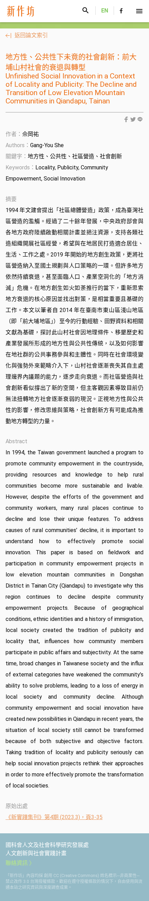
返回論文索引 (31, 35)
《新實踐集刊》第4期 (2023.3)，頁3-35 (54, 817)
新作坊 (26, 11)
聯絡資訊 (17, 863)
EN (104, 10)
